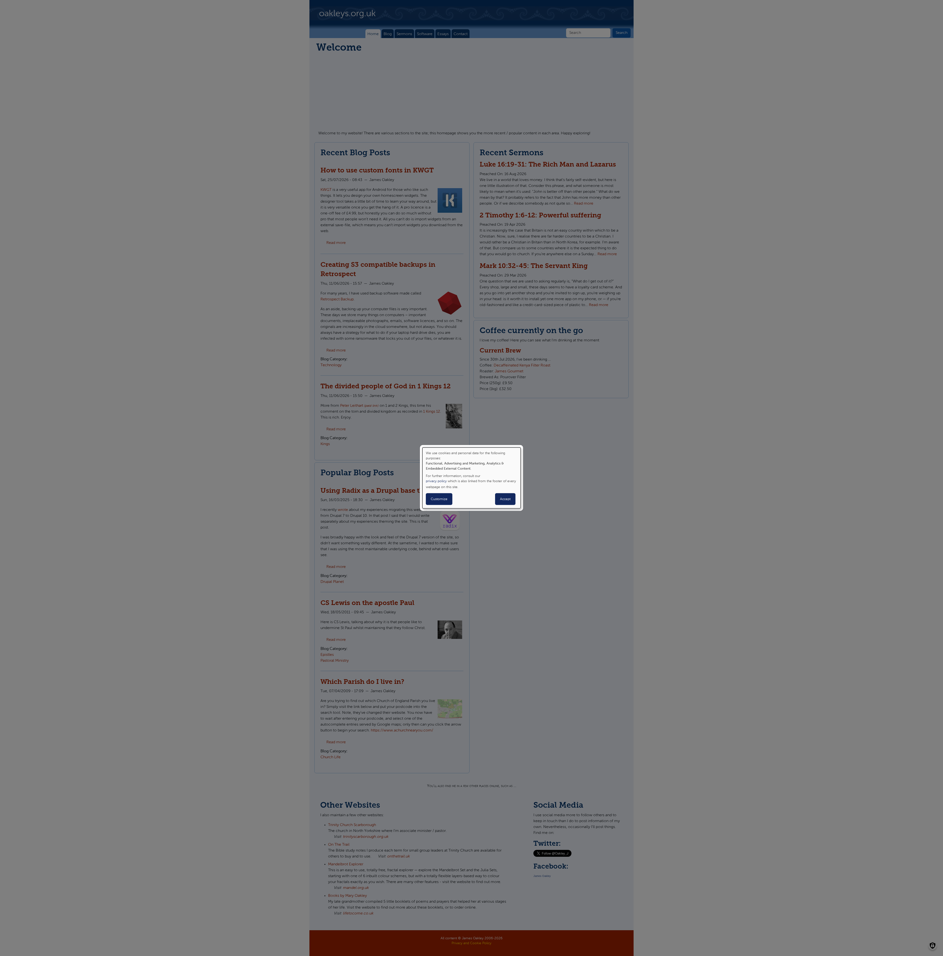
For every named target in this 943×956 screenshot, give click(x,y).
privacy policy (436, 481)
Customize (439, 499)
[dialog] (471, 478)
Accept (505, 499)
